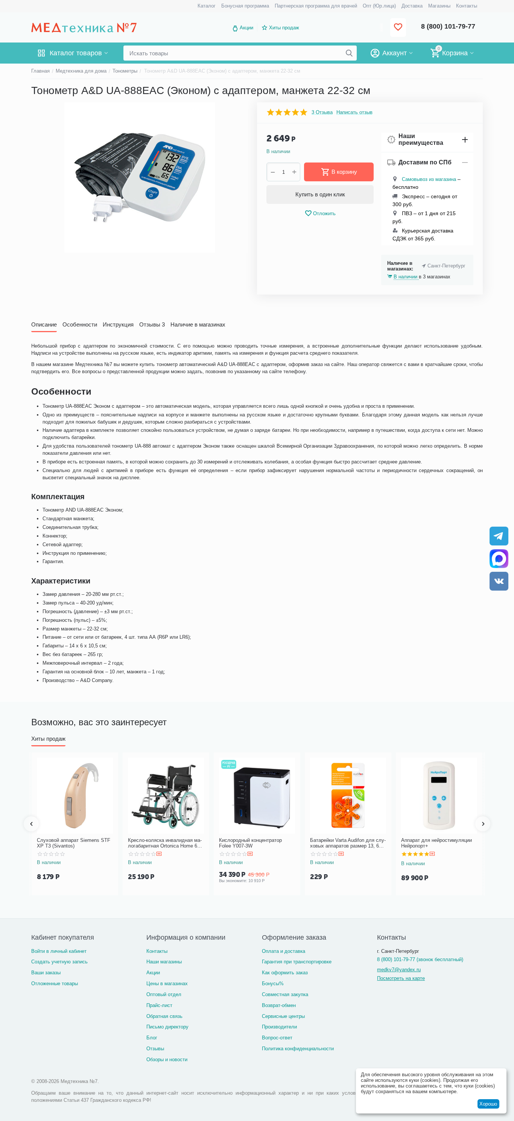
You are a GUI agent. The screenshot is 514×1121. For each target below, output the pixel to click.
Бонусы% (273, 983)
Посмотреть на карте (401, 978)
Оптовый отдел (163, 994)
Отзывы (155, 1048)
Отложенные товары (54, 983)
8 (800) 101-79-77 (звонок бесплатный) (420, 959)
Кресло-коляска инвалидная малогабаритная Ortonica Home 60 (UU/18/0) (165, 843)
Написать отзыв (354, 112)
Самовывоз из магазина (429, 179)
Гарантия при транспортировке (297, 962)
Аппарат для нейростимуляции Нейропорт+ (436, 843)
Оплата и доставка (283, 951)
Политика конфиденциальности (298, 1048)
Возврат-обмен (279, 1005)
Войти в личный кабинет (59, 951)
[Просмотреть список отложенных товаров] (398, 27)
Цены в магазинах (167, 983)
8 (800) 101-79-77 (448, 26)
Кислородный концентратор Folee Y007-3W (250, 843)
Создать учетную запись (59, 962)
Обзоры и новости (166, 1059)
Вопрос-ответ (277, 1037)
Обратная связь (164, 1016)
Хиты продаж (284, 27)
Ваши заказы (46, 972)
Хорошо (488, 1104)
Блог (151, 1037)
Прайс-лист (159, 1005)
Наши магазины (164, 962)
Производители (279, 1027)
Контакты (156, 951)
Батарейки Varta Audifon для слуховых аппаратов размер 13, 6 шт (348, 843)
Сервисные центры (283, 1016)
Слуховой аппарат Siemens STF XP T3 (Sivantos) (73, 843)
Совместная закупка (285, 994)
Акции (246, 27)
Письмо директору (167, 1027)
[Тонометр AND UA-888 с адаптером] (139, 177)
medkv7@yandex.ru (399, 969)
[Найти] (349, 53)
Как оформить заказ (285, 972)
